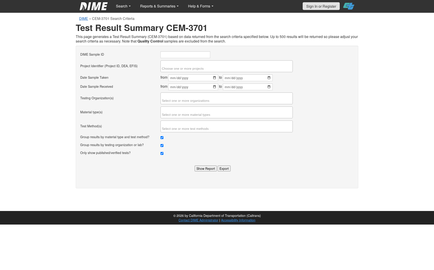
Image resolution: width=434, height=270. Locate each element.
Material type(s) (91, 112)
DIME (83, 18)
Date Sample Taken (94, 77)
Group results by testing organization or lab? (112, 144)
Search (122, 6)
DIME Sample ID (92, 54)
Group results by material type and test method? (114, 137)
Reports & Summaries (158, 6)
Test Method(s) (91, 126)
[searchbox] (227, 68)
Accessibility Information (238, 220)
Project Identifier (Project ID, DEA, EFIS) (109, 66)
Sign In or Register (321, 6)
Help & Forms (199, 6)
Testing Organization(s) (97, 98)
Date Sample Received (96, 86)
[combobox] (226, 66)
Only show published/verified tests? (105, 152)
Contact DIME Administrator (198, 220)
